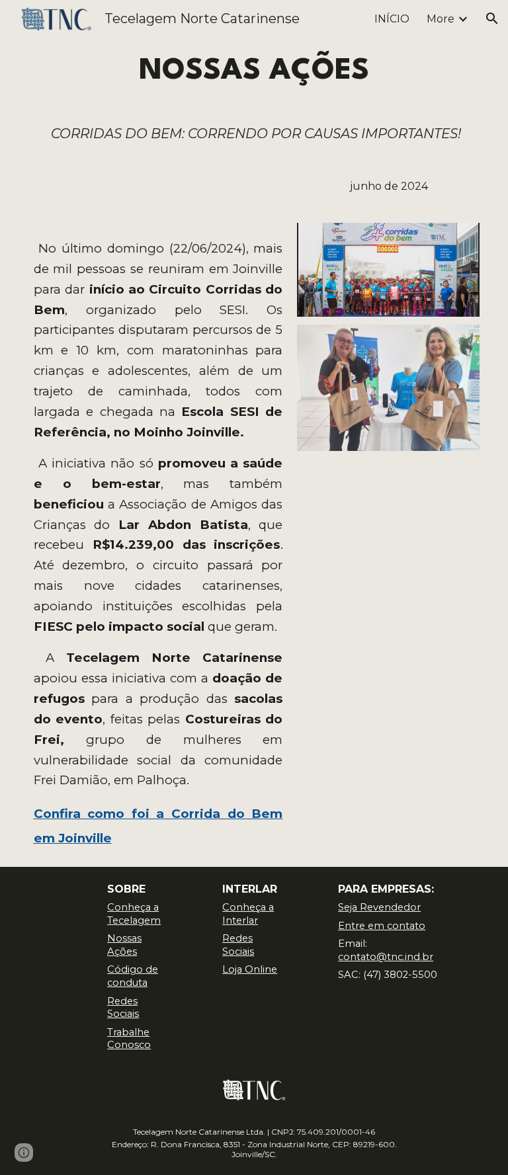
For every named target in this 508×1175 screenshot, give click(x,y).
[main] (254, 71)
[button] (492, 18)
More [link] (440, 19)
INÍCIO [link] (391, 19)
